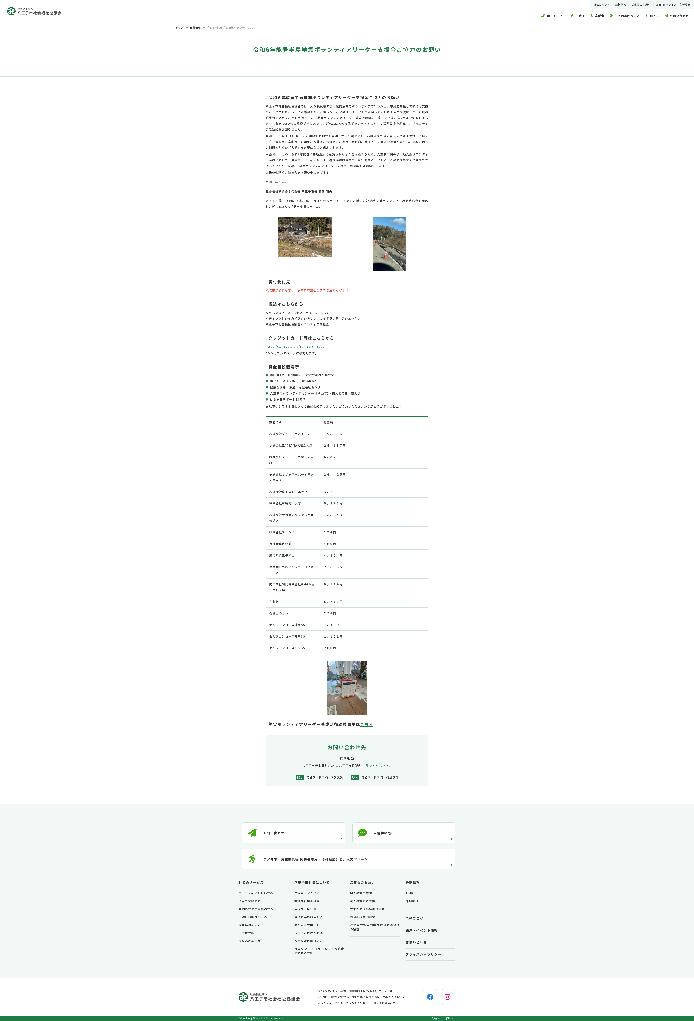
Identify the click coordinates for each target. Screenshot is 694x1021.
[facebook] (430, 997)
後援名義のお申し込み (310, 917)
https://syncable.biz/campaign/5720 (295, 346)
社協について (602, 4)
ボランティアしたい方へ (256, 893)
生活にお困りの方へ (253, 917)
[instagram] (447, 997)
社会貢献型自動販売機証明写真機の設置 (375, 927)
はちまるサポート (307, 925)
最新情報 (620, 4)
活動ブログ (414, 918)
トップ (179, 27)
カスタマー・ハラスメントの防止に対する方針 (319, 951)
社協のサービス (251, 882)
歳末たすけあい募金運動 (367, 909)
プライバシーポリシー (423, 954)
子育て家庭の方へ (251, 901)
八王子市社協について (312, 882)
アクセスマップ (381, 765)
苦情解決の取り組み (308, 941)
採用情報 (412, 901)
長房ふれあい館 (250, 941)
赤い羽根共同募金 (362, 917)
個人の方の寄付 (361, 893)
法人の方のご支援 (362, 901)
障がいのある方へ (251, 925)
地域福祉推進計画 (307, 901)
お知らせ (412, 893)
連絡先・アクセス (307, 893)
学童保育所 (246, 933)
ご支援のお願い (641, 4)
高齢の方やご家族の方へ (256, 909)
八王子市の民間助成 (308, 933)
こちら (366, 724)
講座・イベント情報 (422, 930)
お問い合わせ (416, 942)
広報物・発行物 (305, 909)
